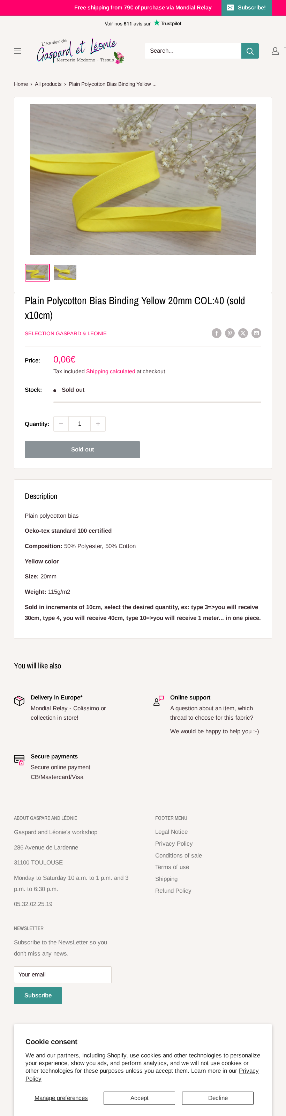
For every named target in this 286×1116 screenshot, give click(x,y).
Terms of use (172, 867)
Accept (139, 1098)
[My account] (275, 51)
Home (21, 84)
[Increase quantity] (98, 424)
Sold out (82, 449)
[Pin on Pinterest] (230, 333)
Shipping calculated (110, 371)
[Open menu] (17, 51)
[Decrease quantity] (61, 424)
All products (48, 84)
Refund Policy (173, 890)
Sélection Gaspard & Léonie (66, 333)
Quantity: (37, 424)
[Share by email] (256, 333)
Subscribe (38, 995)
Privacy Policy (174, 843)
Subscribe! (252, 7)
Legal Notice (171, 832)
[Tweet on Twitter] (243, 333)
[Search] (250, 51)
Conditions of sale (178, 855)
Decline (218, 1098)
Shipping (166, 879)
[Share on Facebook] (216, 333)
